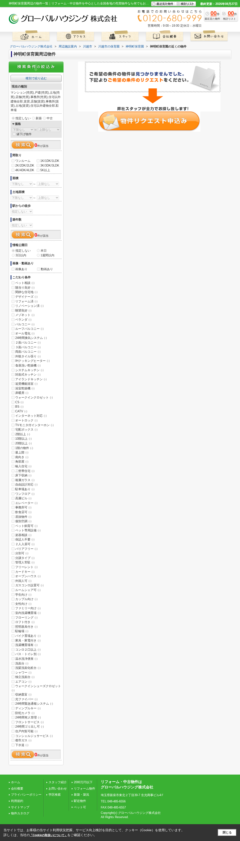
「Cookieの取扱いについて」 (48, 835)
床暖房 (21, 393)
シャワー (23, 672)
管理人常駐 (24, 562)
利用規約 (17, 801)
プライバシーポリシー (26, 794)
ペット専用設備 (28, 530)
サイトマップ (20, 807)
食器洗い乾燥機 (28, 365)
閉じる (227, 832)
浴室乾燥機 (24, 388)
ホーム (15, 782)
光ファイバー (26, 699)
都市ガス (23, 740)
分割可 (21, 553)
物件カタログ (20, 813)
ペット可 (80, 807)
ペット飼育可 (26, 526)
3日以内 (20, 255)
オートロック (26, 420)
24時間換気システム (31, 338)
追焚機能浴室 (26, 383)
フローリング (26, 617)
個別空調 (23, 521)
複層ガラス (24, 480)
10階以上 (23, 438)
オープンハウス (28, 576)
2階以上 (22, 434)
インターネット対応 (31, 415)
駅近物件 (80, 801)
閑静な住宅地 (26, 292)
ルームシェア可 (28, 590)
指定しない (23, 118)
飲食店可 (23, 512)
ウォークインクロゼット (34, 397)
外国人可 (23, 581)
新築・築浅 (81, 794)
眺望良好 (23, 310)
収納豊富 (23, 694)
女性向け (23, 603)
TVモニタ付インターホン (34, 425)
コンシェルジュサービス (34, 736)
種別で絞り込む (36, 78)
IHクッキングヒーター (32, 360)
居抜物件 (23, 516)
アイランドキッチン (31, 379)
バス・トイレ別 (28, 654)
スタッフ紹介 (58, 782)
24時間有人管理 (28, 717)
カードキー (24, 571)
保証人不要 (24, 539)
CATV (21, 411)
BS (19, 406)
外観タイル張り (28, 356)
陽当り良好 (24, 287)
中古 (50, 118)
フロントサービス (29, 722)
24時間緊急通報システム (34, 703)
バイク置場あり (28, 636)
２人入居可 (24, 544)
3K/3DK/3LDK (49, 165)
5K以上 (45, 170)
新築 (39, 118)
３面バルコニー (28, 347)
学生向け (23, 594)
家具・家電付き (28, 640)
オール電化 (24, 333)
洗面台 (21, 663)
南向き (21, 457)
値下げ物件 (24, 134)
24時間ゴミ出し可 (29, 726)
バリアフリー (26, 549)
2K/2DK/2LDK (24, 165)
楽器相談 (23, 535)
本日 (44, 250)
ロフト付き (24, 622)
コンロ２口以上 (28, 649)
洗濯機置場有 (26, 645)
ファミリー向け (28, 608)
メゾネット (24, 315)
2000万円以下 (83, 782)
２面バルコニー (28, 342)
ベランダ (23, 319)
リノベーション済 (29, 306)
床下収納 (23, 475)
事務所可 (23, 507)
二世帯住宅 (24, 471)
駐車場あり (24, 489)
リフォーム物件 (84, 788)
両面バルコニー (28, 351)
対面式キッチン (28, 374)
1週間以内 (47, 255)
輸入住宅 (23, 466)
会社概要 (17, 788)
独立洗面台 (24, 677)
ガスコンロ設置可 (29, 585)
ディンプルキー (28, 708)
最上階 (21, 452)
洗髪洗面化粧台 (28, 668)
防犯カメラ (24, 713)
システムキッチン (29, 370)
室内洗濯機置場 (28, 613)
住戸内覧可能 (26, 731)
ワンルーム (22, 161)
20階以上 (23, 443)
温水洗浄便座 (26, 658)
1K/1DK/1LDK (49, 161)
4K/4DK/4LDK (24, 170)
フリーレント (26, 567)
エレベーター (26, 503)
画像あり (21, 269)
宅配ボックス (26, 429)
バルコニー (24, 324)
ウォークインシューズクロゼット (36, 688)
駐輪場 (21, 631)
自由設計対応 (26, 484)
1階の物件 (24, 448)
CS (19, 402)
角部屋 (21, 461)
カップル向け (26, 599)
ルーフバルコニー (29, 328)
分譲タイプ (24, 558)
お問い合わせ (58, 788)
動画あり (47, 269)
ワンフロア (24, 494)
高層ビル (23, 498)
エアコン (23, 681)
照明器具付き (26, 626)
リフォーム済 (26, 301)
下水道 (21, 745)
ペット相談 (24, 283)
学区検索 (55, 794)
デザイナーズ (26, 296)
